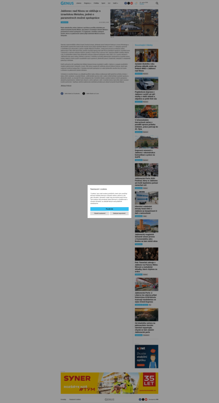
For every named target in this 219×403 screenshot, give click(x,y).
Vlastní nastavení (99, 213)
